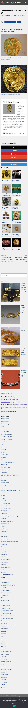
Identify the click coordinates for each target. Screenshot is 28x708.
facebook (15, 150)
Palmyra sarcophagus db (7, 610)
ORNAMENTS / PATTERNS (8, 585)
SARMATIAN (4, 649)
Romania (3, 646)
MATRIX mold (4, 557)
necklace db (4, 580)
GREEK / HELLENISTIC (7, 521)
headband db (4, 528)
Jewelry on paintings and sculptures (10, 541)
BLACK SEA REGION (6, 436)
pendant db (3, 633)
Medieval (3, 564)
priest (2, 636)
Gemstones (4, 513)
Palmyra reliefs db (5, 608)
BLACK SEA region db (6, 15)
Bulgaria (3, 452)
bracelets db (4, 447)
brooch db (3, 449)
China (2, 459)
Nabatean (3, 577)
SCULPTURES (5, 654)
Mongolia (3, 572)
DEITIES (3, 477)
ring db (2, 641)
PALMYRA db (4, 595)
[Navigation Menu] (25, 2)
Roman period (4, 644)
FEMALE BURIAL (5, 503)
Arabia (2, 426)
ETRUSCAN (4, 495)
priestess (3, 638)
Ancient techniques (5, 424)
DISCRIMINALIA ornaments (8, 482)
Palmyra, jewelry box (6, 621)
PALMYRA (3, 587)
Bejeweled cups (5, 431)
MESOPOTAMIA (5, 567)
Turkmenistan (4, 677)
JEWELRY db (4, 539)
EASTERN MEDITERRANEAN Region (10, 490)
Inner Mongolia (4, 536)
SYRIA (2, 664)
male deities (4, 554)
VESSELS (3, 685)
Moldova (3, 569)
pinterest (15, 154)
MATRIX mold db (5, 559)
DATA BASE (15, 15)
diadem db (3, 480)
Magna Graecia (5, 551)
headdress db (4, 531)
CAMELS (3, 457)
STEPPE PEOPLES (6, 661)
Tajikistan (3, 667)
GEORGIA (3, 518)
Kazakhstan (4, 544)
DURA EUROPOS (5, 485)
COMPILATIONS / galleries (7, 462)
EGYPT (3, 493)
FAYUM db (3, 500)
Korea (2, 546)
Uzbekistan (4, 682)
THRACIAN (4, 672)
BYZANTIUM (4, 454)
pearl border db (4, 628)
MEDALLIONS (21, 15)
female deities (4, 505)
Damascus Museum (6, 467)
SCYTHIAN (4, 656)
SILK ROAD (4, 659)
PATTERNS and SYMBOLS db (8, 626)
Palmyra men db (5, 600)
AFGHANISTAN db (6, 418)
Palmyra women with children (8, 615)
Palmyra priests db (5, 605)
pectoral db (3, 631)
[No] (26, 702)
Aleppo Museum (5, 421)
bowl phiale (3, 441)
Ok (14, 705)
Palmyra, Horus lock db (7, 618)
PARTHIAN (4, 623)
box (2, 444)
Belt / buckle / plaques (6, 434)
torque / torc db (4, 674)
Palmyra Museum (5, 603)
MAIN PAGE (4, 696)
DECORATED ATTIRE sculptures (9, 475)
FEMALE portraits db (6, 508)
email (15, 161)
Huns (2, 534)
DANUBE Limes (5, 470)
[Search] (25, 275)
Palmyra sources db (6, 613)
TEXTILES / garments (6, 669)
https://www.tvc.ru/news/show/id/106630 (10, 94)
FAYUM (3, 498)
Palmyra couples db (6, 592)
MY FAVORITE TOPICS (7, 575)
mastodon (15, 164)
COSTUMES (4, 465)
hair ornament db (5, 523)
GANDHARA (4, 511)
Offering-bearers (5, 582)
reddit (15, 157)
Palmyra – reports (5, 590)
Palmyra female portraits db (8, 598)
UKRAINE (3, 679)
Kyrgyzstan (4, 549)
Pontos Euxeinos (5, 402)
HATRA (3, 526)
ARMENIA (3, 429)
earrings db (4, 488)
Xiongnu (3, 687)
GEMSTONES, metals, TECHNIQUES (10, 516)
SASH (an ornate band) (6, 651)
